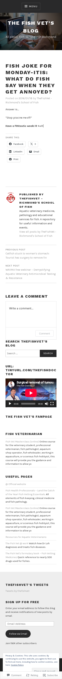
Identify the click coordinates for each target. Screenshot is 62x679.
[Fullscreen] (52, 403)
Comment (44, 333)
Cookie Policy (17, 665)
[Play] (10, 403)
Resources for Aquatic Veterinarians (26, 537)
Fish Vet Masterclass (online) (22, 441)
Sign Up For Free (22, 602)
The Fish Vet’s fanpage (29, 416)
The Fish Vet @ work (17, 543)
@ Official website (16, 484)
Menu (33, 6)
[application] (31, 392)
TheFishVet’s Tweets (27, 585)
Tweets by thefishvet (17, 590)
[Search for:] (31, 353)
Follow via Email (18, 633)
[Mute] (46, 403)
